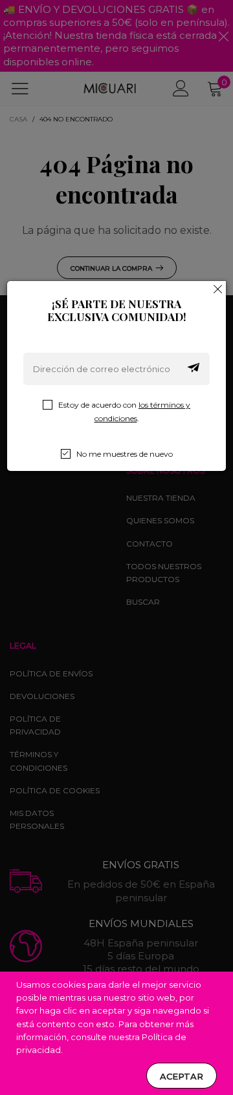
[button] (193, 369)
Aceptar (181, 1076)
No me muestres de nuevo (124, 454)
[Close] (218, 289)
